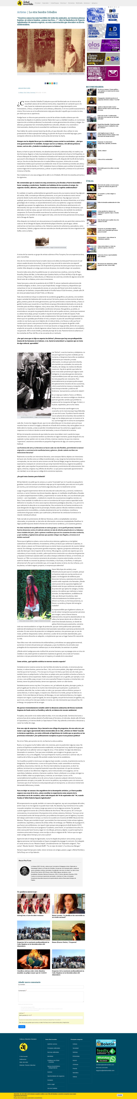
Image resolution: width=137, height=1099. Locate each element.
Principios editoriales (53, 1048)
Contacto (50, 1080)
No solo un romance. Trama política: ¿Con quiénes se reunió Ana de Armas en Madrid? (108, 91)
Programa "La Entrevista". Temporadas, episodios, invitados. (107, 142)
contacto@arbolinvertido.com (105, 1065)
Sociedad (75, 1048)
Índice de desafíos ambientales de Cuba (109, 202)
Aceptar (120, 1095)
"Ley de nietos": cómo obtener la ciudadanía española (107, 238)
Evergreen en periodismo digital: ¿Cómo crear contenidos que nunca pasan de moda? (108, 230)
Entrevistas (71, 3)
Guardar (21, 1027)
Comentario (22, 990)
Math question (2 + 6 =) (25, 1015)
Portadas (37, 3)
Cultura (28, 92)
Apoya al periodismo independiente (53, 1067)
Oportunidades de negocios (55, 1076)
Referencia (23, 1059)
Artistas (21, 12)
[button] (109, 7)
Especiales (45, 3)
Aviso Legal (51, 1084)
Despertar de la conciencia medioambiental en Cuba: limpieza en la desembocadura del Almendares (33, 944)
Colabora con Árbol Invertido (53, 1061)
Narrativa (75, 1072)
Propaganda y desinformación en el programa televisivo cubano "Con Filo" (109, 98)
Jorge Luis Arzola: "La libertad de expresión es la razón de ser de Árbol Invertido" (108, 117)
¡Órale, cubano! (102, 150)
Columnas (63, 3)
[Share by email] (52, 83)
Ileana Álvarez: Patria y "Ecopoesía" (64, 942)
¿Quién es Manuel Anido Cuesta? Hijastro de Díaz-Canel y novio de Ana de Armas (108, 108)
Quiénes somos (52, 1044)
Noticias (75, 1052)
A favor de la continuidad (105, 159)
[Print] (56, 83)
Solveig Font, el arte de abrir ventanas (30, 915)
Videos (75, 1077)
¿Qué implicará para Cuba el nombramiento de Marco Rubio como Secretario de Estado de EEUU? (108, 134)
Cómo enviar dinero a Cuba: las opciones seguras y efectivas (107, 246)
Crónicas (75, 1064)
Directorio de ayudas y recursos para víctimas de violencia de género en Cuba (108, 186)
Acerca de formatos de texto (25, 1004)
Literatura (87, 3)
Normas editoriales (53, 1052)
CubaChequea (55, 3)
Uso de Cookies (52, 1088)
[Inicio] (25, 3)
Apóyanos (94, 3)
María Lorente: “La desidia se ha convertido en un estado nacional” (68, 916)
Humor (75, 1060)
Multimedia (79, 3)
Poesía (75, 1068)
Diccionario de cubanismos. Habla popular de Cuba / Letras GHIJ (107, 264)
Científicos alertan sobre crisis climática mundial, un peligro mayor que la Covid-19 (32, 972)
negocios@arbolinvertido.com (105, 1070)
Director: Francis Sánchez (27, 1065)
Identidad (50, 1056)
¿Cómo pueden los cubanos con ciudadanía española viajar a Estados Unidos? (108, 212)
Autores (49, 1072)
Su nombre (21, 984)
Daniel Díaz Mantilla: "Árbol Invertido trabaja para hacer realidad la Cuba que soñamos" (108, 126)
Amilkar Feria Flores (24, 88)
